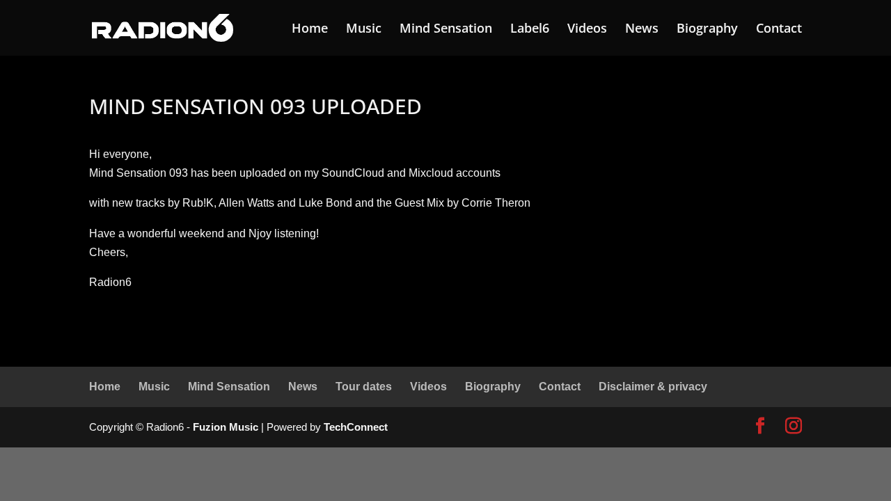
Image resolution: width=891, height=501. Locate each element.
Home (310, 29)
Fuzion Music (225, 427)
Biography (707, 29)
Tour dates (364, 386)
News (642, 29)
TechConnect (356, 427)
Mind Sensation (446, 29)
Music (363, 29)
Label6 (529, 29)
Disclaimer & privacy (653, 386)
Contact (779, 29)
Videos (587, 29)
